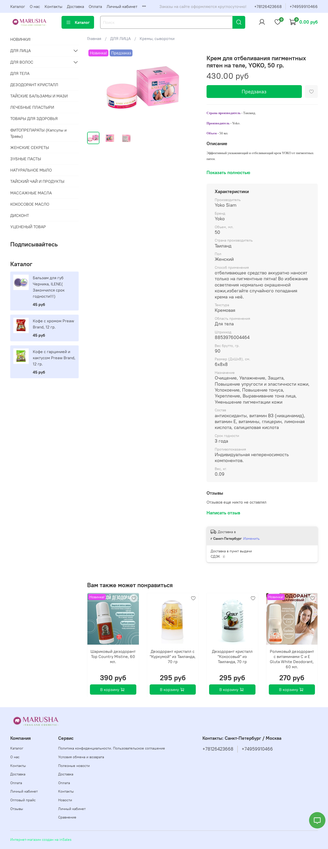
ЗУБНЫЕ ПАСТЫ (25, 158)
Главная (94, 38)
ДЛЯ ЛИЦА (120, 38)
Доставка (75, 6)
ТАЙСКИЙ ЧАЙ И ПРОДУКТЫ (37, 181)
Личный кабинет (122, 6)
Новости (65, 800)
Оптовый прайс (23, 800)
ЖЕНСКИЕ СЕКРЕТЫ (29, 147)
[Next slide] (190, 88)
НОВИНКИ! (20, 39)
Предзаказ (254, 91)
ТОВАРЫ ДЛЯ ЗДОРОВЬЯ (34, 118)
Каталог (17, 6)
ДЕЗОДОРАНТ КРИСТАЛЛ (34, 84)
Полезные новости (74, 765)
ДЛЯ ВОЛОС (21, 62)
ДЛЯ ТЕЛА (19, 73)
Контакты (53, 6)
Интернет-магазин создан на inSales (40, 839)
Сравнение (67, 817)
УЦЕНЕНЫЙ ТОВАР (28, 226)
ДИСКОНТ (19, 215)
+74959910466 (304, 6)
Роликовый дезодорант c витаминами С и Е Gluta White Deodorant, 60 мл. (292, 658)
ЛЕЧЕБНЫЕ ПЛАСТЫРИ (32, 107)
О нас (35, 6)
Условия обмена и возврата (81, 757)
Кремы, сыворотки (157, 38)
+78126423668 (268, 6)
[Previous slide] (95, 88)
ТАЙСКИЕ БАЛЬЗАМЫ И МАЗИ (39, 95)
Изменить (251, 538)
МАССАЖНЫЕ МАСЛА (31, 192)
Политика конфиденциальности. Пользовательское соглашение (111, 748)
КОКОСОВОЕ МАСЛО (29, 204)
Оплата (95, 6)
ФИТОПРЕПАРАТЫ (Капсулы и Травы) (38, 133)
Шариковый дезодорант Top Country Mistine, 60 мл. (113, 656)
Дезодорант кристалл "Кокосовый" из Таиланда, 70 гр (232, 656)
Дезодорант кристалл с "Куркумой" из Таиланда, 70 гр (173, 656)
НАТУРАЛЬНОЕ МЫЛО (31, 170)
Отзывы (16, 808)
